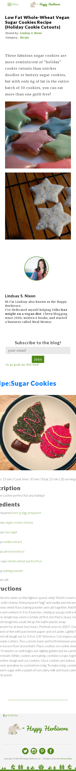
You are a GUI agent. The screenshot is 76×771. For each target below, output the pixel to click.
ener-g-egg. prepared (26, 513)
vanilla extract (12, 542)
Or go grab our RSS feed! (22, 364)
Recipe (24, 37)
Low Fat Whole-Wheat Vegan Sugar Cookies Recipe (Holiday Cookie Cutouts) (37, 22)
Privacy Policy (66, 759)
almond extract (14, 551)
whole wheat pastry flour (25, 561)
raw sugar (10, 532)
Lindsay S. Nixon (31, 33)
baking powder (13, 571)
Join (38, 359)
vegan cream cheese (19, 522)
